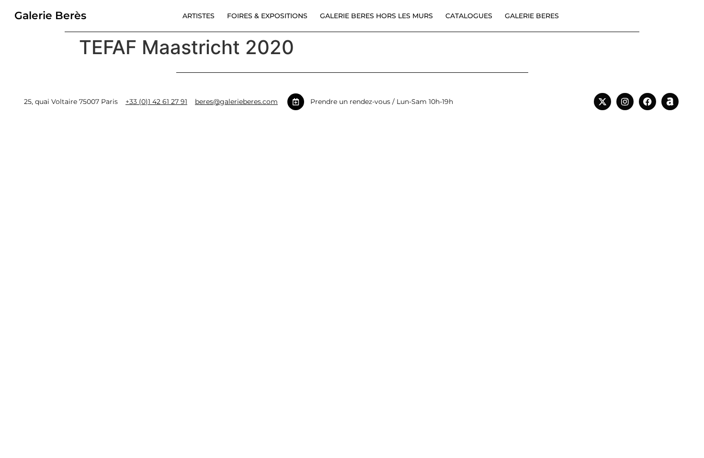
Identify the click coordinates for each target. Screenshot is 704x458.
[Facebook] (647, 101)
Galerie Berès (50, 15)
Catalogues (468, 15)
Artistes (198, 15)
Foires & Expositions (267, 15)
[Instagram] (625, 101)
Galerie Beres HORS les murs (376, 15)
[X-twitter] (602, 101)
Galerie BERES (532, 15)
